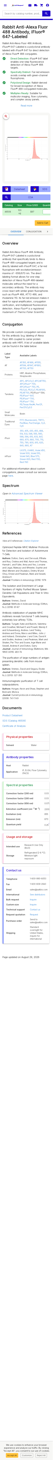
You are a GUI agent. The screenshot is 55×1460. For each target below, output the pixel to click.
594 (26, 436)
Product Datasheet (12, 715)
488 (41, 431)
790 (26, 442)
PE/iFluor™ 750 (27, 401)
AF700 (23, 368)
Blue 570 (35, 456)
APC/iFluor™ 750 (27, 387)
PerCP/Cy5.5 (26, 407)
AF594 (23, 365)
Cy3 (43, 423)
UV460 (30, 450)
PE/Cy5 (23, 389)
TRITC (41, 420)
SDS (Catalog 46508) (14, 720)
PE (38, 387)
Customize (27, 1455)
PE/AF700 (24, 392)
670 (27, 439)
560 (40, 433)
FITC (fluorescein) (28, 420)
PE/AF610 (40, 389)
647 (40, 436)
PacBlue (24, 423)
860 (27, 445)
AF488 (30, 362)
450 (36, 431)
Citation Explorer (31, 541)
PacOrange (34, 423)
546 (30, 433)
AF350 (23, 362)
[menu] (5, 5)
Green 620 (25, 459)
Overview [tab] (16, 231)
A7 (31, 445)
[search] (46, 13)
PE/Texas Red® (27, 404)
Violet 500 (25, 453)
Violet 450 (40, 450)
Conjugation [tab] (34, 231)
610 (31, 436)
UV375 (23, 450)
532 (26, 433)
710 (41, 439)
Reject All (41, 1455)
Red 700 (36, 459)
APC (22, 381)
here (10, 475)
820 (41, 442)
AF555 (38, 362)
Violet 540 (24, 456)
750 (21, 442)
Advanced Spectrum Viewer (27, 493)
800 (32, 442)
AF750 (30, 368)
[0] (42, 5)
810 (36, 442)
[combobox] (22, 13)
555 (35, 433)
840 (22, 445)
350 (21, 431)
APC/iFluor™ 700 (27, 384)
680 (32, 439)
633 (36, 436)
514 (21, 433)
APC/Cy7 (29, 381)
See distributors (37, 894)
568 (22, 436)
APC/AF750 (40, 381)
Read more (26, 105)
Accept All (12, 1455)
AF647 (30, 365)
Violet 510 (35, 453)
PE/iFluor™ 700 (27, 398)
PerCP (39, 404)
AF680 (37, 365)
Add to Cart (42, 223)
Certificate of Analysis (14, 725)
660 (22, 439)
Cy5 (22, 426)
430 (31, 431)
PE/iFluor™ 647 (26, 395)
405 (26, 431)
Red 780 (24, 462)
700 (37, 439)
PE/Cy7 (31, 389)
